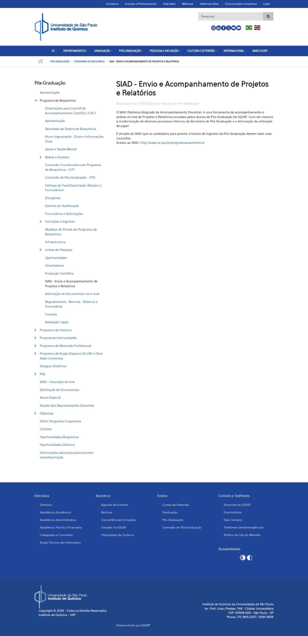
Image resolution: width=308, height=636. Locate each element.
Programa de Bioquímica (89, 61)
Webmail (187, 3)
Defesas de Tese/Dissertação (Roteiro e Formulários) (73, 187)
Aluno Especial (50, 397)
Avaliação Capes (57, 322)
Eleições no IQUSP (113, 527)
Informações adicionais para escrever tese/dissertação (67, 455)
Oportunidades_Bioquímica (59, 437)
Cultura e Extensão (201, 50)
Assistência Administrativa (58, 520)
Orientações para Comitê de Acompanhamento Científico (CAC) (70, 110)
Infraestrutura (55, 242)
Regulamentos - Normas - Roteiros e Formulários (71, 304)
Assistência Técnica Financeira (61, 527)
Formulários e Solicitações (64, 213)
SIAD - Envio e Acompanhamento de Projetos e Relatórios (71, 283)
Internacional (234, 50)
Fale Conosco (233, 520)
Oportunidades (56, 258)
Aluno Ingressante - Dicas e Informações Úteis (74, 139)
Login (266, 3)
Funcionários (232, 512)
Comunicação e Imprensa (241, 3)
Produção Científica (59, 273)
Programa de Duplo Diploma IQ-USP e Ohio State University (71, 356)
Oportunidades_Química (57, 444)
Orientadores (54, 265)
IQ (53, 50)
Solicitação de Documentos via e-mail (72, 294)
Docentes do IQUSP (237, 504)
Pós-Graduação (130, 50)
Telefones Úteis (209, 3)
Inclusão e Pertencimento (141, 3)
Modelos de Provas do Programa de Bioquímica (71, 231)
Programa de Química (55, 330)
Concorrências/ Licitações (118, 520)
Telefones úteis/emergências (243, 527)
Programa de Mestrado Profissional (65, 346)
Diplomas (47, 413)
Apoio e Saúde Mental (61, 149)
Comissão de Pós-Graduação (181, 527)
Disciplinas (53, 198)
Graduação (102, 50)
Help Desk (169, 3)
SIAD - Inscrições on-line (57, 382)
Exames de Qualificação (62, 206)
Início (40, 61)
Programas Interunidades (58, 338)
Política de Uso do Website (242, 535)
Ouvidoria (112, 3)
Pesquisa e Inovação (164, 50)
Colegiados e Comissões (56, 535)
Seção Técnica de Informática (60, 542)
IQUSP (145, 625)
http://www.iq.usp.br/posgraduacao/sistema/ (172, 142)
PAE (42, 374)
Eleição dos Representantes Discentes (67, 405)
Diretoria (46, 504)
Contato (51, 314)
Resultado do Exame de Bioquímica (70, 129)
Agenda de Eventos (114, 504)
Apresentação (50, 92)
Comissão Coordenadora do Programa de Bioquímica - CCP (73, 167)
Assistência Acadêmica (55, 512)
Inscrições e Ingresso (60, 221)
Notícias (106, 512)
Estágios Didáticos (53, 366)
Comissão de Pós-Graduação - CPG (70, 177)
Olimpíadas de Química (117, 535)
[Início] (66, 26)
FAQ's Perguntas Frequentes (60, 421)
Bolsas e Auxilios (57, 157)
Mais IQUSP (260, 50)
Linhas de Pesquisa (58, 250)
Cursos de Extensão (175, 504)
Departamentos (74, 50)
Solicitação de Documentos (59, 390)
